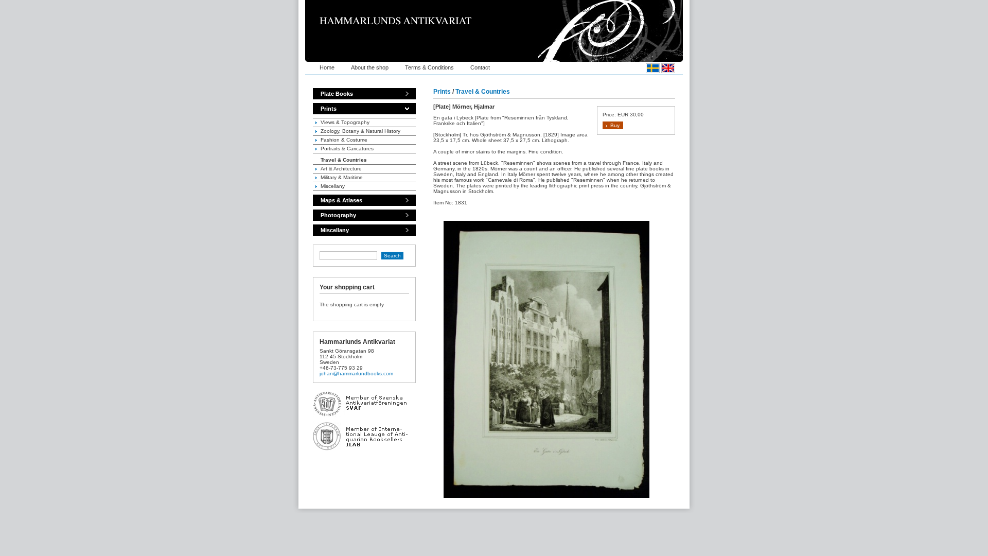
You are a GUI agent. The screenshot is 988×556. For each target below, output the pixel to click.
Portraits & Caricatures (347, 148)
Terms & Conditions (429, 67)
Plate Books (337, 94)
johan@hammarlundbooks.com (356, 373)
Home (327, 67)
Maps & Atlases (341, 200)
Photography (338, 215)
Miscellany (333, 186)
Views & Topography (345, 122)
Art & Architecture (341, 168)
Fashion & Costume (344, 140)
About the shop (370, 67)
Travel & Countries (344, 160)
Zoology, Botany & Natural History (360, 131)
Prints (329, 109)
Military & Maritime (342, 177)
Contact (480, 67)
